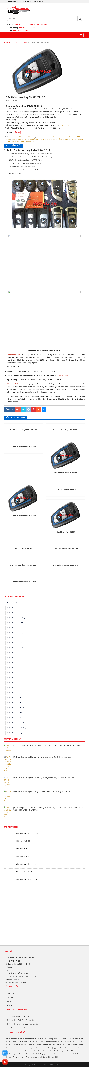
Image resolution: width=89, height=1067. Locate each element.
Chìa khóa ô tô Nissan (16, 718)
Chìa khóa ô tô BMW (20, 42)
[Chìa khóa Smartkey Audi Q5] (9, 879)
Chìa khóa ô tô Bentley (17, 618)
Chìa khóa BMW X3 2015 (66, 532)
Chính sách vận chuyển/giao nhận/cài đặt (22, 1024)
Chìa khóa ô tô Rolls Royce (18, 728)
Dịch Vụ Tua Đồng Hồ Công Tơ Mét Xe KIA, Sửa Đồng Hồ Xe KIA (41, 791)
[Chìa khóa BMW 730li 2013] (66, 485)
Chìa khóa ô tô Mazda (16, 698)
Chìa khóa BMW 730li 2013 (66, 489)
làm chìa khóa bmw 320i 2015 (24, 137)
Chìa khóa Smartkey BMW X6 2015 (66, 430)
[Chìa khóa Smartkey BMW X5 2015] (23, 442)
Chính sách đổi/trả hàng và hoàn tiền (21, 1020)
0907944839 (64, 125)
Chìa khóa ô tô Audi (16, 613)
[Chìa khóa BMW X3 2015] (66, 515)
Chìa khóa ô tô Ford (16, 648)
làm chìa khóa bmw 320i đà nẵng (48, 137)
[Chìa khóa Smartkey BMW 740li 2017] (23, 426)
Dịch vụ (10, 997)
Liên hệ (9, 1005)
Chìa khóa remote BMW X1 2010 (66, 549)
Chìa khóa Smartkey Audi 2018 (27, 833)
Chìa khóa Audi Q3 (23, 841)
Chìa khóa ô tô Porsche (17, 723)
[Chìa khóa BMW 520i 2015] (23, 544)
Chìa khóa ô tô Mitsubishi (18, 713)
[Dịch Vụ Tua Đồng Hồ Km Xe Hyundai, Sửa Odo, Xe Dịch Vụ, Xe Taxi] (8, 781)
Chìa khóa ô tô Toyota (16, 733)
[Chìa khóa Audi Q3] (9, 841)
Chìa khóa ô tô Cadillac (17, 628)
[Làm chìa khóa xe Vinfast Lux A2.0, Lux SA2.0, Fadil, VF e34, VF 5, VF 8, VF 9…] (8, 748)
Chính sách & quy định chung (18, 1016)
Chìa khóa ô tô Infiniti (16, 663)
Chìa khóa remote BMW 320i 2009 (65, 565)
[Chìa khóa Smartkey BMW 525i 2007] (23, 561)
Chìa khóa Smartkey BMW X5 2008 (23, 582)
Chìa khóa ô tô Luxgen (17, 693)
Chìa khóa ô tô (12, 603)
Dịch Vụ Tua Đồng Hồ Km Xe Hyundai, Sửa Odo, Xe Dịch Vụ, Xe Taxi (43, 777)
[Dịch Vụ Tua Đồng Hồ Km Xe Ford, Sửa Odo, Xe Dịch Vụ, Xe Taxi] (8, 764)
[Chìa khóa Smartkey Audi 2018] (9, 833)
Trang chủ (7, 42)
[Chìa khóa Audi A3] (9, 849)
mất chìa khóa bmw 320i (20, 139)
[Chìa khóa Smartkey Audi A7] (9, 864)
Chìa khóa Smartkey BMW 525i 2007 (23, 565)
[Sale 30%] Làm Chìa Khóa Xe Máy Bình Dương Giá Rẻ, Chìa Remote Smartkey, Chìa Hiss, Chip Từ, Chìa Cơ (48, 808)
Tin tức (9, 1001)
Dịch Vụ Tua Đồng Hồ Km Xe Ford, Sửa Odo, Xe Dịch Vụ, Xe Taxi (42, 757)
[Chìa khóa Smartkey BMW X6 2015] (66, 426)
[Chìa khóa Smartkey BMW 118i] (66, 455)
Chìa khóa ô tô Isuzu (16, 668)
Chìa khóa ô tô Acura (16, 608)
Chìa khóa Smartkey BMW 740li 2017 (23, 430)
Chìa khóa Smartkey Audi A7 (26, 864)
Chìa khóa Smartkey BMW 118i (65, 473)
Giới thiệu (10, 993)
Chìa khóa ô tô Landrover (18, 683)
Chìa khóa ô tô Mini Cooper (18, 708)
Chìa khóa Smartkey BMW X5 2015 (23, 446)
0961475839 (10, 970)
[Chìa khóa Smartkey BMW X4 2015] (23, 498)
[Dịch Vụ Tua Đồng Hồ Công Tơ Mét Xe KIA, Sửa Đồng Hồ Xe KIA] (8, 796)
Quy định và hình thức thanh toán (19, 1028)
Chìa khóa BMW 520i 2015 (23, 549)
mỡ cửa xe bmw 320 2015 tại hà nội (43, 139)
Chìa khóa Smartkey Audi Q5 (26, 879)
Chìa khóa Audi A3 (23, 849)
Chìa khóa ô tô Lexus (16, 688)
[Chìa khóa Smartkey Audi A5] (9, 872)
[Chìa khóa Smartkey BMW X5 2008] (23, 578)
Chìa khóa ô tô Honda (16, 653)
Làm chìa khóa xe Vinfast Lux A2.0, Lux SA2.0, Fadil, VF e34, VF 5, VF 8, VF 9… (47, 745)
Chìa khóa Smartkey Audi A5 (26, 872)
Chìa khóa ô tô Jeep (16, 673)
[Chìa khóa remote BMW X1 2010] (66, 544)
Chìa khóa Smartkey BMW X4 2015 (23, 515)
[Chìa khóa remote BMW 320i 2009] (66, 561)
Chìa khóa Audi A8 (23, 856)
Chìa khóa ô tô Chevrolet (17, 638)
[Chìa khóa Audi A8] (9, 856)
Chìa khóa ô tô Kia (15, 678)
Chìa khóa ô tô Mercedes (18, 703)
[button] (79, 18)
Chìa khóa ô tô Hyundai (17, 658)
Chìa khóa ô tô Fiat (15, 643)
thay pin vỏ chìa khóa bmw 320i (23, 141)
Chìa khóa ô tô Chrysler (17, 633)
